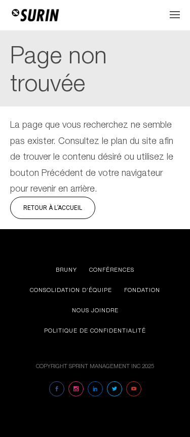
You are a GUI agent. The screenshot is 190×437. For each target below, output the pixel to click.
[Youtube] (133, 388)
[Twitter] (114, 388)
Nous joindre (95, 310)
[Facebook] (56, 388)
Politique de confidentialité (95, 330)
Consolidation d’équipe (71, 289)
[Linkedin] (95, 388)
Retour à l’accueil (52, 207)
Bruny (66, 269)
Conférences (111, 269)
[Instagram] (76, 388)
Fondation (142, 289)
